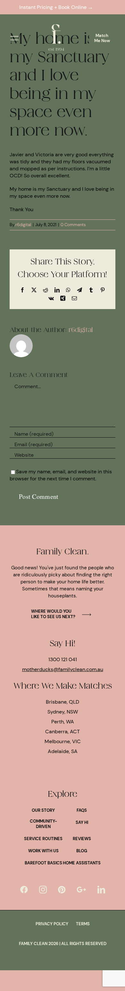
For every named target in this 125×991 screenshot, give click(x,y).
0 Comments (73, 224)
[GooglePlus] (81, 889)
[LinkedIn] (101, 889)
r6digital (23, 224)
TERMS (83, 924)
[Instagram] (43, 889)
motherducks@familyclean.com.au (62, 669)
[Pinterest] (61, 889)
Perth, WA (62, 721)
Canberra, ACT (62, 731)
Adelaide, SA (63, 751)
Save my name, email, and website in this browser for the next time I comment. (61, 475)
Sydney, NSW (62, 711)
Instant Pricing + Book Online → (57, 7)
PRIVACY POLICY (52, 924)
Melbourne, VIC (63, 741)
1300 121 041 (62, 659)
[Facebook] (24, 889)
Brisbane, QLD (62, 702)
